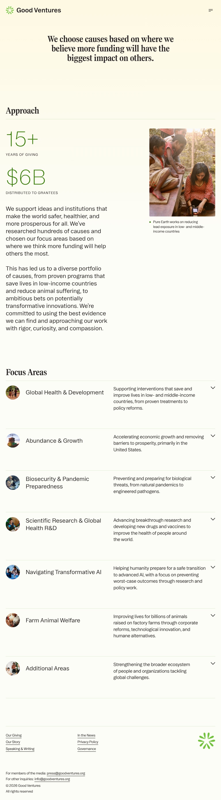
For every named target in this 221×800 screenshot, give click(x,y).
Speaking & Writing (20, 749)
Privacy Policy (87, 742)
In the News (86, 735)
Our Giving (14, 735)
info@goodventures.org (52, 779)
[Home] (33, 10)
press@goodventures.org (66, 773)
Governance (86, 749)
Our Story (13, 742)
